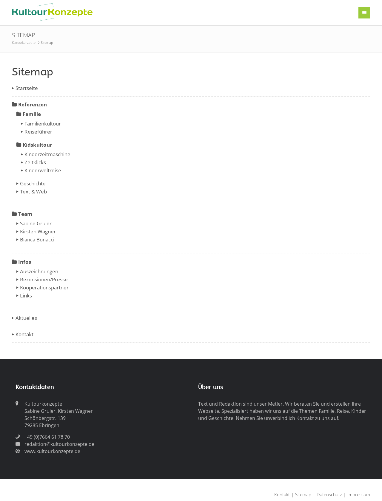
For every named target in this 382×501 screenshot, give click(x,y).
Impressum (358, 494)
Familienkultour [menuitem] (42, 123)
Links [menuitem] (26, 295)
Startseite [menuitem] (27, 88)
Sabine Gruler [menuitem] (36, 223)
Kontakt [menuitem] (24, 334)
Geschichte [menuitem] (33, 183)
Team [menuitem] (25, 213)
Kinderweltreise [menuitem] (42, 170)
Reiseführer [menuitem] (38, 131)
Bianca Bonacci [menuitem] (37, 239)
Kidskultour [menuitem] (37, 144)
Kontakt (282, 494)
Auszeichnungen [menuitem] (39, 271)
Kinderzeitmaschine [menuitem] (47, 154)
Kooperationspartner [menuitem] (44, 287)
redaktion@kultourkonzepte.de (59, 444)
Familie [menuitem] (32, 114)
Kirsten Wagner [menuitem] (38, 231)
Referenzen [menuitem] (32, 104)
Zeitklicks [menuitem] (35, 162)
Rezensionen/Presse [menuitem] (44, 279)
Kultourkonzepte (24, 42)
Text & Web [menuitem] (33, 191)
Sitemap (303, 494)
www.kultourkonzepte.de (52, 451)
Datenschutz (329, 494)
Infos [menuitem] (24, 261)
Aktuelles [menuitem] (26, 317)
